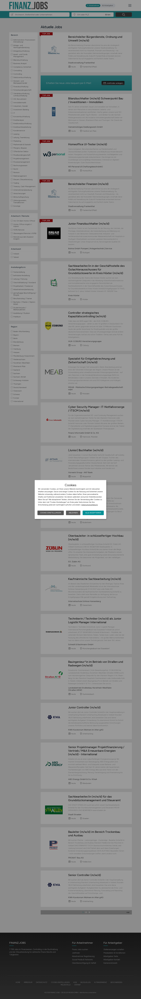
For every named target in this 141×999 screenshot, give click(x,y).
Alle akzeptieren (93, 513)
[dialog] (70, 499)
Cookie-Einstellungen (50, 513)
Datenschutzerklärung (89, 505)
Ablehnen (73, 513)
